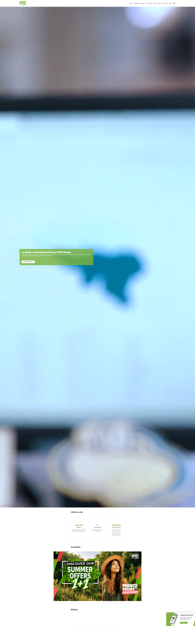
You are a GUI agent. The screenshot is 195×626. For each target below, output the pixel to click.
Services (142, 3)
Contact (170, 3)
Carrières (166, 3)
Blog (162, 3)
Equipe (159, 3)
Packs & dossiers (137, 3)
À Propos (155, 3)
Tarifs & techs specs (149, 3)
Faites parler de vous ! (28, 261)
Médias (131, 3)
